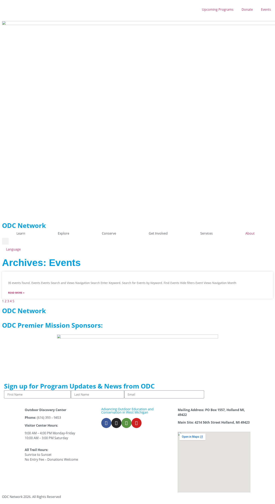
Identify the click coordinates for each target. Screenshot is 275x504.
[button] (5, 241)
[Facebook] (106, 423)
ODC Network (24, 225)
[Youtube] (136, 423)
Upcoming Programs (218, 9)
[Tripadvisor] (126, 423)
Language (13, 249)
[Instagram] (116, 423)
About (250, 233)
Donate (247, 9)
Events (266, 9)
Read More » (16, 292)
